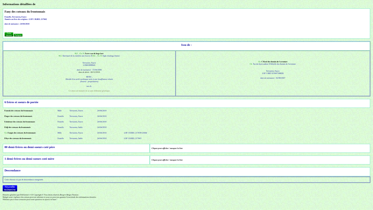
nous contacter (20, 199)
